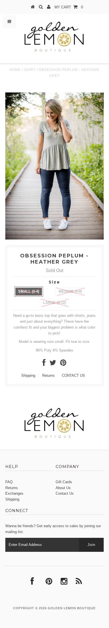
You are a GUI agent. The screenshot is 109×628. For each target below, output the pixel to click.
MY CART (68, 7)
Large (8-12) (54, 303)
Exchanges (14, 493)
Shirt (29, 70)
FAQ (9, 482)
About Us (63, 488)
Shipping (28, 375)
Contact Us (65, 493)
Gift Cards (64, 482)
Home (15, 70)
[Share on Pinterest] (63, 364)
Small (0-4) (28, 291)
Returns (48, 375)
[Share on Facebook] (44, 364)
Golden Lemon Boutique (72, 608)
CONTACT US (73, 375)
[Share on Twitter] (52, 364)
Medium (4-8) (70, 291)
